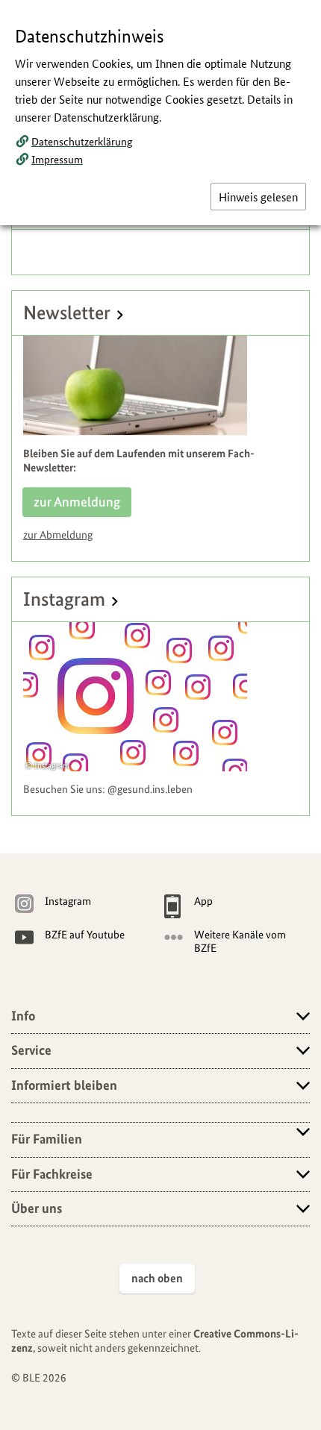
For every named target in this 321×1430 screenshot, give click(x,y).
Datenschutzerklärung (81, 141)
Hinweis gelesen (258, 196)
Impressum (57, 158)
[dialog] (160, 715)
